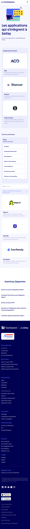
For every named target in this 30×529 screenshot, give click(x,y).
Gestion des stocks (6, 400)
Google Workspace (6, 430)
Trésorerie (4, 387)
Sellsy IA (3, 396)
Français (3, 457)
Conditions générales (5, 507)
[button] (27, 2)
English (3, 460)
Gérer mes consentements (6, 504)
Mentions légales (4, 509)
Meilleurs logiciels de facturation (10, 369)
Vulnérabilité (3, 517)
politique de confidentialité (12, 481)
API (2, 428)
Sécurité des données (5, 520)
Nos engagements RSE (7, 446)
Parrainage (4, 414)
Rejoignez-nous (5, 451)
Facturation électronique (7, 393)
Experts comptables (6, 419)
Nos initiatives (5, 448)
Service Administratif (6, 355)
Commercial (4, 350)
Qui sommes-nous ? (6, 444)
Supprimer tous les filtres (8, 141)
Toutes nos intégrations (7, 425)
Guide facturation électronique (9, 364)
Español (3, 462)
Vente (2, 380)
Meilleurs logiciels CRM (7, 366)
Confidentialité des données (7, 512)
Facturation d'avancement (8, 398)
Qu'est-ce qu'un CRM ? (7, 362)
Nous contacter (5, 441)
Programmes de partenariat (8, 416)
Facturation (4, 382)
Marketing (4, 353)
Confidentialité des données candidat (8, 515)
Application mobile (6, 403)
